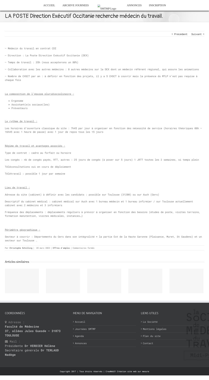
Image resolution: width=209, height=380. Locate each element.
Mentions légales (154, 329)
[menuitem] (43, 5)
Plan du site (152, 336)
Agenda (79, 336)
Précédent (180, 34)
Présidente (30, 346)
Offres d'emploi (61, 248)
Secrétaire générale (32, 352)
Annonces (81, 343)
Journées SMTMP (85, 329)
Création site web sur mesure (133, 371)
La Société (150, 321)
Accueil (80, 321)
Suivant (196, 34)
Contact (148, 343)
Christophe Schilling (20, 248)
